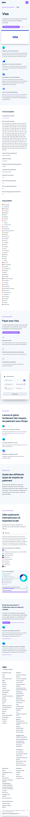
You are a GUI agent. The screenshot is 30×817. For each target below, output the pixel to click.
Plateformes (19, 702)
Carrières (18, 772)
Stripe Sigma (5, 717)
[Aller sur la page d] (3, 667)
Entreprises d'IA (20, 706)
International (5, 118)
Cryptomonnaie (6, 690)
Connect (4, 688)
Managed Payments (7, 705)
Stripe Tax (4, 719)
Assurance (18, 717)
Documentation (20, 752)
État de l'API (19, 755)
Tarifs (22, 26)
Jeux (17, 712)
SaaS (17, 704)
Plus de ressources (7, 798)
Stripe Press (19, 776)
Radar (3, 713)
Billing (3, 680)
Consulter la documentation (10, 26)
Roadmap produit (20, 770)
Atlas (3, 676)
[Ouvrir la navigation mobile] (27, 2)
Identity (4, 698)
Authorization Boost (7, 678)
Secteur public (19, 730)
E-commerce (19, 682)
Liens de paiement (6, 707)
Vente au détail (19, 732)
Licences (4, 790)
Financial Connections (7, 696)
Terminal (4, 721)
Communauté (5, 778)
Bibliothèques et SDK (21, 761)
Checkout (18, 94)
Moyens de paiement (8, 7)
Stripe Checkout (6, 654)
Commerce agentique (21, 678)
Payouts (4, 711)
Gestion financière (20, 700)
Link (3, 703)
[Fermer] (27, 810)
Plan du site (5, 792)
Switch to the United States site (10, 813)
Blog (3, 776)
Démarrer (5, 622)
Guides (4, 770)
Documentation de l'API (21, 753)
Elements (4, 694)
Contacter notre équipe (18, 622)
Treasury (4, 723)
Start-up (18, 676)
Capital (4, 682)
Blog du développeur (21, 765)
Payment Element (9, 94)
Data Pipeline (5, 692)
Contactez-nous (20, 778)
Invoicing (4, 700)
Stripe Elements (6, 638)
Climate (4, 686)
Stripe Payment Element (17, 433)
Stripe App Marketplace (22, 739)
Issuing (4, 701)
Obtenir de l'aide (6, 803)
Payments (4, 709)
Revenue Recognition (7, 715)
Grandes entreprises (21, 675)
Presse (18, 774)
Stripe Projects (19, 763)
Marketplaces (19, 698)
